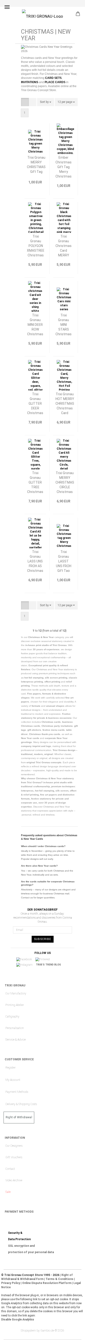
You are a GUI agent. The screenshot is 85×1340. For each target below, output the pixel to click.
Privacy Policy (10, 1283)
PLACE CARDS (55, 82)
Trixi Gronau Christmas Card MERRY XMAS (63, 245)
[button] (25, 102)
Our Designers (13, 1145)
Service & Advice (15, 1039)
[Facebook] (25, 959)
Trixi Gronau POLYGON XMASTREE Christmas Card (35, 245)
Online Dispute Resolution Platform (46, 1283)
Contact (10, 1168)
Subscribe (42, 939)
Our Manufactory (15, 993)
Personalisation (14, 1028)
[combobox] (45, 102)
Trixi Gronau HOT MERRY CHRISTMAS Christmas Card (64, 403)
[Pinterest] (44, 959)
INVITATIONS (29, 82)
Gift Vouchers (13, 1157)
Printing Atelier (14, 1005)
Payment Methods (16, 1092)
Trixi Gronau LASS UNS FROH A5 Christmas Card (35, 561)
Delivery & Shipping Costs (21, 1104)
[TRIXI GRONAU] (42, 14)
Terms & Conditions (59, 1279)
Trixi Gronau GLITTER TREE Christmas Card (35, 482)
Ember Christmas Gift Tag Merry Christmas (63, 167)
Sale (8, 1192)
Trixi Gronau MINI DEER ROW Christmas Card (35, 324)
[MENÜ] (7, 7)
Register (10, 1067)
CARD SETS (53, 78)
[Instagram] (26, 964)
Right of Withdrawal (19, 1117)
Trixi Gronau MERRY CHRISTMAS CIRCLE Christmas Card (64, 482)
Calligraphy (12, 1016)
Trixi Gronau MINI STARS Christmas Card (63, 324)
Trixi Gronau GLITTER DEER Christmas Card (35, 403)
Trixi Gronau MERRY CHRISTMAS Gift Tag (36, 165)
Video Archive (13, 1180)
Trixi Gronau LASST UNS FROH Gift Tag (63, 561)
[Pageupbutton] (72, 1333)
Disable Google (17, 1319)
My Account (12, 1080)
